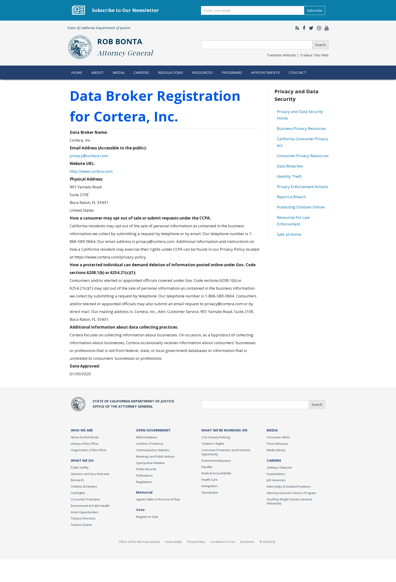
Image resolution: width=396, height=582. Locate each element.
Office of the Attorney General (139, 542)
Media (118, 72)
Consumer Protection (85, 499)
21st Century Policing (215, 437)
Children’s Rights (212, 444)
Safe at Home (289, 234)
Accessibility (173, 542)
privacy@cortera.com (89, 155)
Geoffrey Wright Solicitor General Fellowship (289, 501)
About (97, 72)
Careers (141, 72)
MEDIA (272, 430)
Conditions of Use (222, 542)
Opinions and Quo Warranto (90, 474)
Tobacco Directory (83, 518)
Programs (232, 72)
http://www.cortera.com (91, 171)
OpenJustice (209, 492)
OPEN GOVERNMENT (153, 430)
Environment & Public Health (90, 506)
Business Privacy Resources (301, 128)
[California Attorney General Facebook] (302, 28)
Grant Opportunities (84, 512)
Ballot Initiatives (146, 437)
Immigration (209, 486)
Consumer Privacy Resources (303, 155)
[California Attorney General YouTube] (325, 28)
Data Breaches (290, 166)
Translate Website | (298, 55)
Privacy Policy (196, 542)
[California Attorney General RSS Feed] (296, 28)
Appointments (265, 72)
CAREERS (274, 460)
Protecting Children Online (300, 207)
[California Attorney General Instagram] (318, 28)
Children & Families (84, 486)
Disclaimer (247, 542)
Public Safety (79, 467)
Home (76, 72)
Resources (202, 72)
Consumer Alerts (278, 437)
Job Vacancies (276, 480)
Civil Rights (78, 493)
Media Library (276, 450)
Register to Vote (147, 517)
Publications (144, 475)
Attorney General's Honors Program (291, 493)
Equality (206, 467)
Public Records (146, 469)
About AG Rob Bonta (85, 437)
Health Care (209, 480)
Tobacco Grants (81, 525)
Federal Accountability (216, 473)
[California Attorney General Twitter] (310, 28)
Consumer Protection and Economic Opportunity (225, 452)
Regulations (170, 72)
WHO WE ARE (82, 430)
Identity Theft (289, 176)
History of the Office (84, 444)
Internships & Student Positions (289, 486)
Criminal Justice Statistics (153, 450)
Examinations (276, 474)
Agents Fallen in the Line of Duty (158, 499)
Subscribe (314, 10)
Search (320, 44)
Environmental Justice (216, 460)
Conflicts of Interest (149, 444)
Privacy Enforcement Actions (302, 186)
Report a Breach (291, 196)
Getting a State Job (279, 467)
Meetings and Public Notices (155, 456)
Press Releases (277, 444)
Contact (297, 72)
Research (77, 480)
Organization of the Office (88, 450)
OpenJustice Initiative (150, 463)
